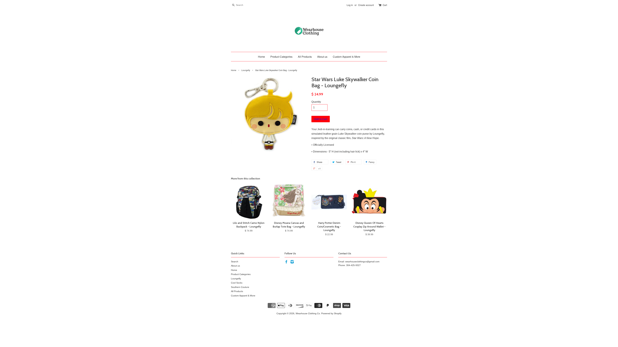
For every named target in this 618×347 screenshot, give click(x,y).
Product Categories (281, 56)
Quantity (316, 101)
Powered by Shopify (331, 313)
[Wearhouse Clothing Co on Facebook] (286, 262)
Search (234, 261)
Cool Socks (236, 283)
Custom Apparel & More (346, 56)
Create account (366, 5)
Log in (350, 5)
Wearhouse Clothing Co (308, 313)
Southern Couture (240, 287)
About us (322, 56)
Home (261, 56)
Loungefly (245, 70)
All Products (305, 56)
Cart (385, 5)
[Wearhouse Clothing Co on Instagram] (292, 262)
